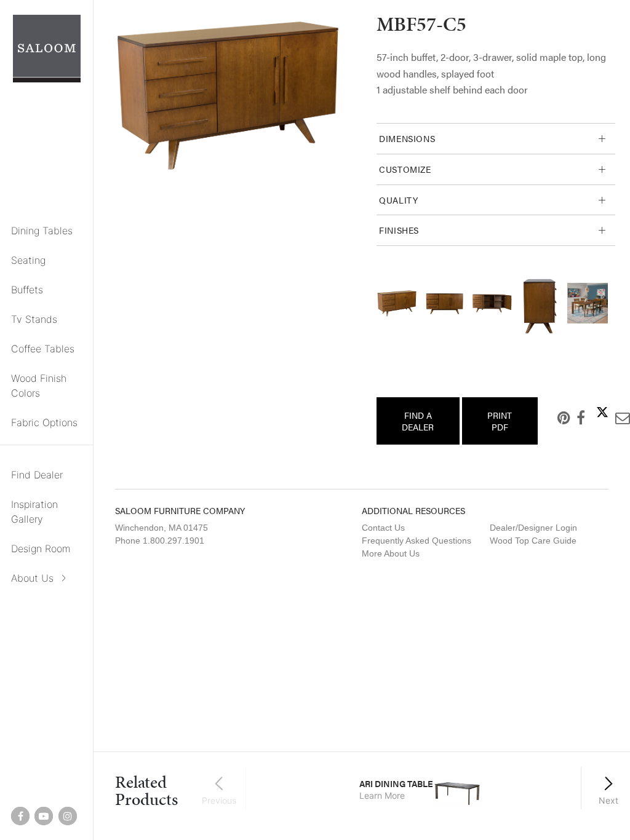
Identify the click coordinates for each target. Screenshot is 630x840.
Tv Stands (34, 319)
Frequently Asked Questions (416, 540)
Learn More (382, 795)
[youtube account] (43, 816)
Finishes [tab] (399, 230)
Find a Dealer (418, 420)
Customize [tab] (405, 169)
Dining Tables (42, 230)
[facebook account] (20, 816)
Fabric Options (44, 422)
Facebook (571, 417)
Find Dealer (37, 475)
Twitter (592, 412)
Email (613, 417)
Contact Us (383, 528)
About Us (32, 578)
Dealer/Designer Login (533, 528)
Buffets (27, 289)
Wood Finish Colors (38, 385)
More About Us (391, 553)
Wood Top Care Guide (533, 540)
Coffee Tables (42, 349)
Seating (28, 260)
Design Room (41, 548)
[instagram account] (67, 816)
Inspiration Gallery (34, 511)
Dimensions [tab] (407, 138)
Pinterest (554, 417)
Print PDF (499, 420)
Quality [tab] (398, 200)
